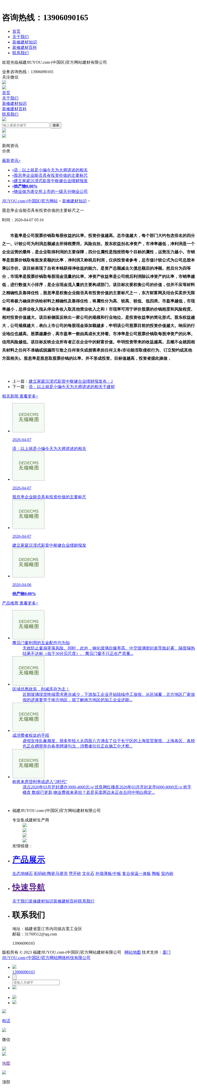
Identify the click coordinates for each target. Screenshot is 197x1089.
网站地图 (132, 952)
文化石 (88, 873)
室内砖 (167, 873)
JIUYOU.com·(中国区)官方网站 (30, 201)
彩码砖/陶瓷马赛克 (51, 873)
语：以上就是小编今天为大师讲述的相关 (50, 170)
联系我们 (20, 53)
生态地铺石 (22, 873)
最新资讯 (11, 160)
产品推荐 (20, 603)
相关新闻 (20, 396)
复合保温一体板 (136, 873)
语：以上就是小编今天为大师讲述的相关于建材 (72, 386)
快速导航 (28, 887)
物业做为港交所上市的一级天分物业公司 (50, 191)
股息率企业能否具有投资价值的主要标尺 (50, 175)
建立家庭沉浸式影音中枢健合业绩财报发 (50, 181)
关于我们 (20, 37)
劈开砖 (75, 873)
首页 (16, 31)
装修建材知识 (24, 42)
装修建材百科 (24, 47)
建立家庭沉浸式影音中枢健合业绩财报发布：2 (71, 381)
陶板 (156, 873)
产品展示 (28, 859)
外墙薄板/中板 (108, 873)
